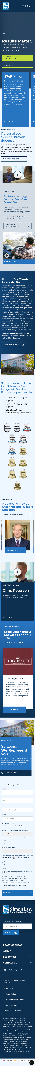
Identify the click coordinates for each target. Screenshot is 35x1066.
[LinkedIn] (21, 970)
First (3, 789)
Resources (10, 957)
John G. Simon (13, 550)
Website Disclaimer (12, 1011)
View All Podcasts (14, 643)
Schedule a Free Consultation (11, 58)
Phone (4, 814)
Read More (11, 122)
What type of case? (9, 847)
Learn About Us (11, 345)
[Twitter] (16, 970)
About (7, 951)
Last (3, 797)
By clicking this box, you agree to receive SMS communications (18, 872)
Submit (6, 893)
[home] (6, 6)
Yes (5, 840)
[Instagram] (11, 970)
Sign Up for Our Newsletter (12, 922)
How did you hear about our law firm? (15, 830)
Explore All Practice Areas (13, 226)
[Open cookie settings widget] (31, 1062)
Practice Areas (12, 945)
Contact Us (9, 65)
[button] (6, 255)
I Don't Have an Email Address (14, 826)
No (5, 843)
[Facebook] (5, 970)
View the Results (11, 159)
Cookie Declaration (12, 1005)
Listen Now (14, 710)
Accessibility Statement (14, 1000)
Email (4, 806)
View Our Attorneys (13, 515)
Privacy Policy (10, 994)
